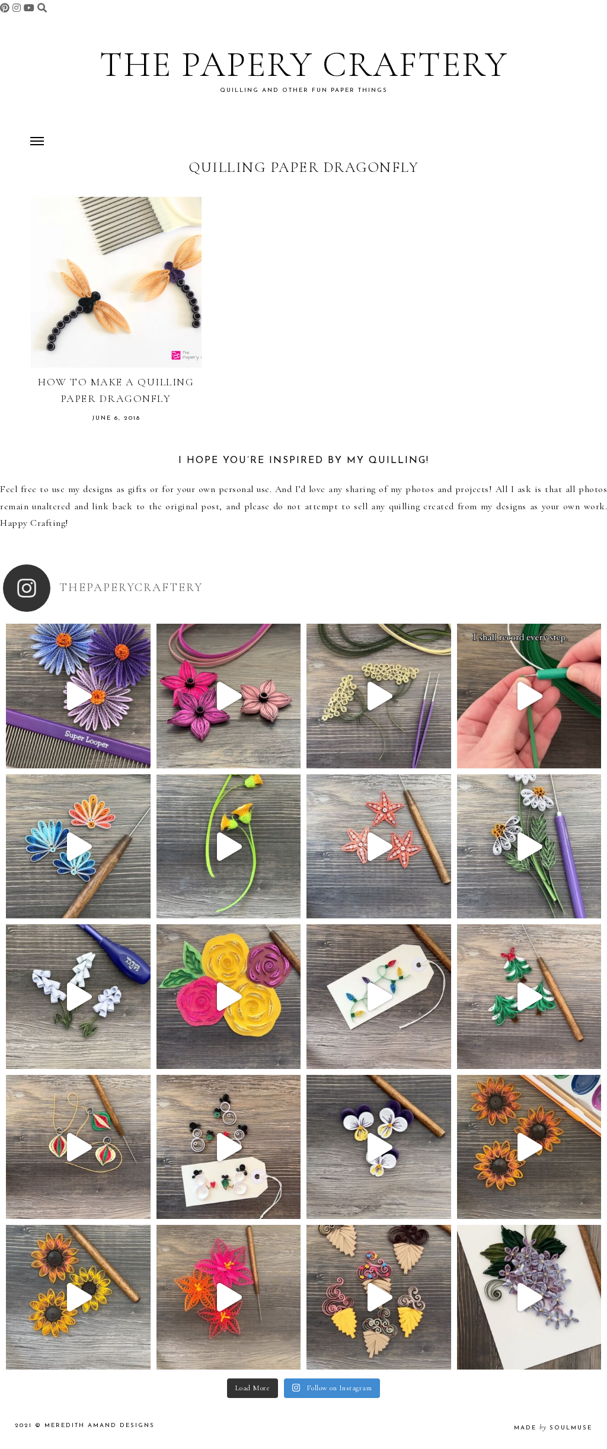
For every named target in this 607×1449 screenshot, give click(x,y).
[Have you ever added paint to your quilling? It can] (529, 1147)
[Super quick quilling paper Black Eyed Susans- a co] (78, 1297)
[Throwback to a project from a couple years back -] (228, 846)
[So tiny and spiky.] (529, 696)
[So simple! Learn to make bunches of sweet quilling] (529, 1297)
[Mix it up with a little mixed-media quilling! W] (228, 996)
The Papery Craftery (304, 64)
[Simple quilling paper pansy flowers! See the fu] (378, 1147)
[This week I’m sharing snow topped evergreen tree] (529, 996)
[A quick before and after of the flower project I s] (228, 696)
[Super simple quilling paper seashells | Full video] (78, 846)
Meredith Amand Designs (99, 1425)
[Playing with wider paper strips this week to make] (529, 846)
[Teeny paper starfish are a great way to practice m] (378, 846)
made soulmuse (553, 1428)
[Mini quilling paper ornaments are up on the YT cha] (78, 1147)
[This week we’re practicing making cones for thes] (78, 996)
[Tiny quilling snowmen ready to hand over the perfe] (228, 1147)
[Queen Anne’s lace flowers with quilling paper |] (378, 696)
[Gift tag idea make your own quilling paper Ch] (378, 996)
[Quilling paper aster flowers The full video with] (78, 696)
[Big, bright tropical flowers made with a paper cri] (228, 1297)
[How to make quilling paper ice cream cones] (378, 1297)
